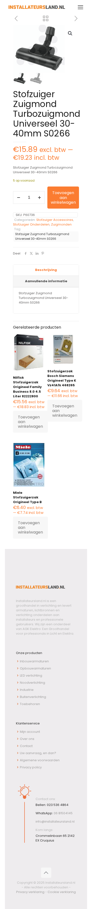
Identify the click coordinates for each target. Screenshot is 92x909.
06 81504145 (63, 813)
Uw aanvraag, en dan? (38, 753)
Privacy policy (31, 767)
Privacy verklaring (30, 892)
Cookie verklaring (62, 892)
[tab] (46, 270)
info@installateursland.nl (55, 821)
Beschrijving (46, 269)
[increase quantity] (39, 197)
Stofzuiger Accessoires (54, 219)
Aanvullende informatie (46, 281)
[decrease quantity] (18, 197)
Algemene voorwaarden (40, 760)
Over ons (27, 738)
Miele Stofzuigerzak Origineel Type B (27, 497)
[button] (70, 33)
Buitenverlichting (33, 697)
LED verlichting (31, 675)
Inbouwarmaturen (34, 661)
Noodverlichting (32, 682)
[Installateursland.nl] (37, 7)
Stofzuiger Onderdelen (31, 224)
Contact (26, 746)
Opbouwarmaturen (35, 668)
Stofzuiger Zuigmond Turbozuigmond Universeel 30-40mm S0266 (42, 236)
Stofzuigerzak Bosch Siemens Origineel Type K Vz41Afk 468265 (61, 378)
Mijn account (30, 731)
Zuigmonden (61, 224)
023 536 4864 (57, 804)
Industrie (27, 689)
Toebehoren (30, 704)
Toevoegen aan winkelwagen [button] (30, 421)
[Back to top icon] (46, 873)
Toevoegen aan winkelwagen (63, 197)
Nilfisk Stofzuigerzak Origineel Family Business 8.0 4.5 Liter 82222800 (27, 387)
